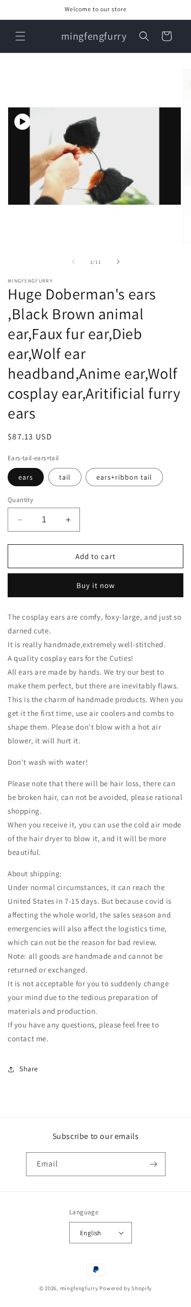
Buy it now (95, 585)
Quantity (20, 499)
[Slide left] (73, 262)
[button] (20, 36)
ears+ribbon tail (124, 477)
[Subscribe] (154, 1164)
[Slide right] (118, 262)
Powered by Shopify (125, 1288)
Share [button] (28, 1068)
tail (65, 477)
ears (25, 477)
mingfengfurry (79, 1288)
